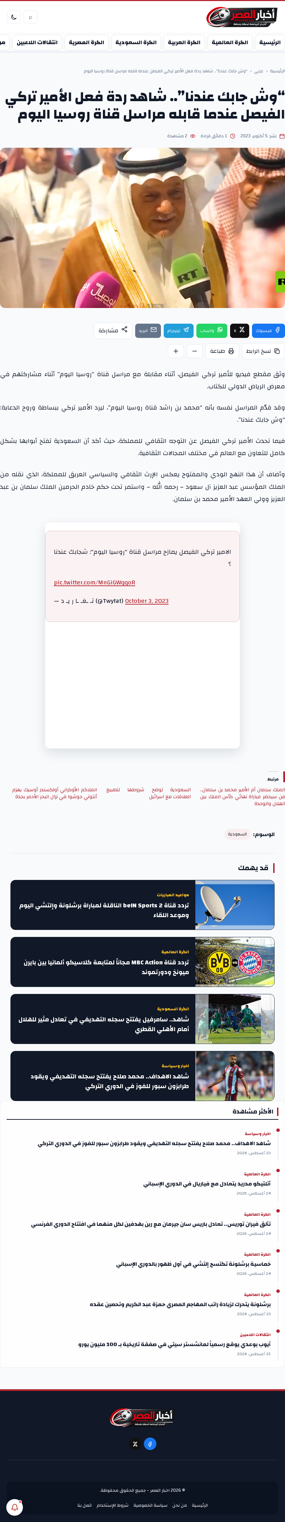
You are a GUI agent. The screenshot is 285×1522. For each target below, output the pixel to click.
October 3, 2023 (147, 601)
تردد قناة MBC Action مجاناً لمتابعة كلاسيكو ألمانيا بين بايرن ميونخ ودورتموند (106, 967)
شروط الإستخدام (113, 1505)
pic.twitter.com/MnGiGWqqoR (94, 582)
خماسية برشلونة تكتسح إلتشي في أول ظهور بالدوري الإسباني (193, 1264)
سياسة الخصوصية (150, 1505)
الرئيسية (270, 42)
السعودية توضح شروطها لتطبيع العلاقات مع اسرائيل (148, 793)
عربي (258, 71)
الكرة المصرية (86, 42)
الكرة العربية (184, 42)
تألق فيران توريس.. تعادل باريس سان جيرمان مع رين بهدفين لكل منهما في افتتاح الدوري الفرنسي (151, 1224)
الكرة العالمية (230, 42)
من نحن (179, 1505)
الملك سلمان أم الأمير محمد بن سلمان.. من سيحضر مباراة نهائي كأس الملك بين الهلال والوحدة (242, 796)
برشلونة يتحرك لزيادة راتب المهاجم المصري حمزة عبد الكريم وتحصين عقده (180, 1304)
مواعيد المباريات (173, 895)
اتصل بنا (85, 1505)
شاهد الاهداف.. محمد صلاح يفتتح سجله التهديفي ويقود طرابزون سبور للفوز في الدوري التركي (110, 1081)
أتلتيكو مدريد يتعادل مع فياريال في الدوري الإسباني (207, 1184)
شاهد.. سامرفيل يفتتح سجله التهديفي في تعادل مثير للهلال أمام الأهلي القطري (103, 1024)
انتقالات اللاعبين (37, 42)
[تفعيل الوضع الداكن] (14, 17)
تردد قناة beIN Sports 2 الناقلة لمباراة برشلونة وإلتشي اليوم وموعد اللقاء (104, 910)
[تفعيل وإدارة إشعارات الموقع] (14, 1507)
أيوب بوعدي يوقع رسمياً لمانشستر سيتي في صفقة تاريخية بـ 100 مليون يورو (174, 1344)
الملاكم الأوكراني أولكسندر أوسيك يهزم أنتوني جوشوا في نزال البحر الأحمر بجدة (54, 793)
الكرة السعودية (136, 42)
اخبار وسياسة (175, 1066)
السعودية (237, 834)
